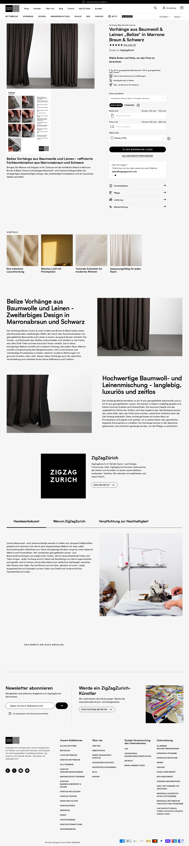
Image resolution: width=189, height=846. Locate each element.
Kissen (63, 815)
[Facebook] (8, 772)
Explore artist (102, 485)
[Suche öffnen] (155, 8)
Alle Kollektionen (68, 746)
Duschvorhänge (67, 820)
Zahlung (161, 767)
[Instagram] (21, 772)
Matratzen (65, 810)
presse (71, 8)
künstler (37, 8)
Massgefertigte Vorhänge (72, 777)
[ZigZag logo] (12, 8)
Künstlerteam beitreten (94, 709)
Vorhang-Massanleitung (168, 781)
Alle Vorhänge (67, 764)
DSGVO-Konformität (166, 772)
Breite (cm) (113, 111)
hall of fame (84, 8)
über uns (50, 8)
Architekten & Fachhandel (104, 767)
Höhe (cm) (113, 122)
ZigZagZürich (127, 50)
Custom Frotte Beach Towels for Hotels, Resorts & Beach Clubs (170, 811)
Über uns (96, 746)
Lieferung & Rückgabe (167, 753)
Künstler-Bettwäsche (70, 760)
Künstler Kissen (67, 806)
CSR (126, 749)
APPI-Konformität (165, 777)
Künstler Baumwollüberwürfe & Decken (70, 784)
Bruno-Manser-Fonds (135, 765)
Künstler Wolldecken (70, 792)
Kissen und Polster (69, 801)
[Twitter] (14, 772)
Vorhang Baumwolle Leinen (122, 25)
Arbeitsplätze (98, 750)
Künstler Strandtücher (71, 824)
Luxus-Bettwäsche (68, 755)
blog (61, 8)
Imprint (160, 763)
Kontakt (96, 777)
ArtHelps (129, 761)
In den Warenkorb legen (138, 149)
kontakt (98, 8)
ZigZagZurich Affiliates (103, 763)
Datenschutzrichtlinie (167, 758)
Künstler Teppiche (68, 796)
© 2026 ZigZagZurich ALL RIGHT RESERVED (62, 842)
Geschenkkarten (68, 829)
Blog (94, 772)
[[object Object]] (138, 105)
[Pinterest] (27, 772)
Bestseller (65, 750)
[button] (181, 7)
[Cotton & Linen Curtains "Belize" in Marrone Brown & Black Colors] (29, 56)
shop (26, 8)
